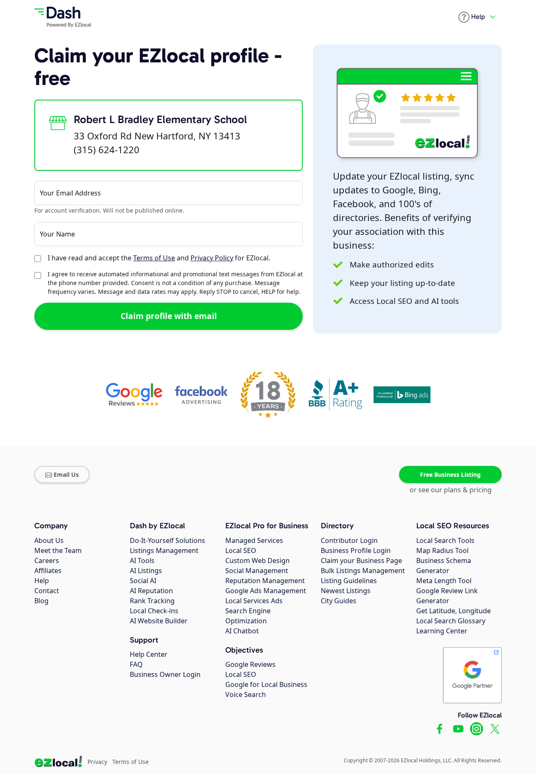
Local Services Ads (254, 600)
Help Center (149, 654)
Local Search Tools (445, 540)
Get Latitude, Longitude (453, 610)
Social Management (256, 570)
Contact (46, 590)
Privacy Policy (212, 257)
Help (41, 580)
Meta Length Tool (444, 580)
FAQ (136, 664)
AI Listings (146, 570)
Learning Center (441, 630)
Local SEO (240, 550)
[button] (472, 17)
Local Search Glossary (450, 620)
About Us (49, 540)
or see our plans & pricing (451, 489)
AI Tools (142, 560)
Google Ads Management (265, 590)
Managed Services (254, 540)
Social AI (143, 580)
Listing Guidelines (349, 580)
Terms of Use (154, 257)
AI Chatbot (242, 630)
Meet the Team (58, 550)
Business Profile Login (356, 550)
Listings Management (164, 550)
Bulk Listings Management (363, 570)
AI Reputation (151, 590)
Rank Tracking (152, 600)
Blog (41, 600)
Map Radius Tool (442, 550)
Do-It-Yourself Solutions (167, 540)
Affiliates (48, 570)
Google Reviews (250, 664)
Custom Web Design (257, 560)
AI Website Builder (159, 620)
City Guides (338, 600)
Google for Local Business (266, 684)
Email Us (66, 474)
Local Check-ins (154, 610)
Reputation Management (265, 580)
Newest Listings (346, 590)
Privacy (97, 762)
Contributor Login (349, 540)
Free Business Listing (450, 474)
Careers (46, 560)
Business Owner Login (165, 674)
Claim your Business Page (361, 560)
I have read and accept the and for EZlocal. (159, 257)
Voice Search (245, 694)
